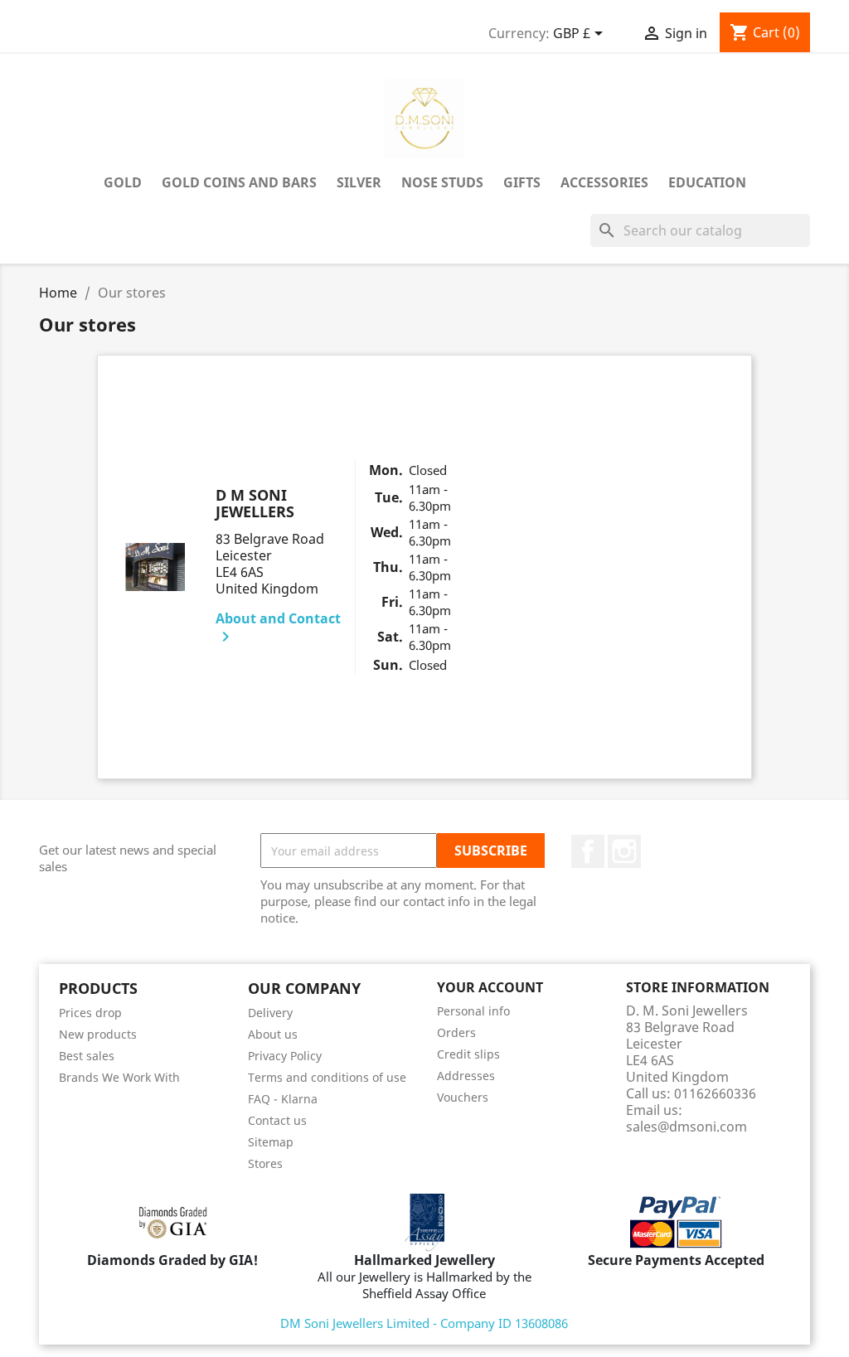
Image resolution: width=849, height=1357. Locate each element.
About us (273, 1034)
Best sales (86, 1056)
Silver (359, 182)
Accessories (604, 182)
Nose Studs (442, 182)
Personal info (473, 1011)
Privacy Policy (285, 1056)
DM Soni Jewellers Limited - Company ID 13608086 (424, 1323)
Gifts (522, 182)
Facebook (587, 851)
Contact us (277, 1120)
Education (707, 182)
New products (98, 1034)
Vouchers (462, 1097)
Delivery (270, 1012)
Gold (123, 182)
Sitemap (271, 1142)
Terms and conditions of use (327, 1077)
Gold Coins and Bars (239, 182)
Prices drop (90, 1012)
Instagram (624, 851)
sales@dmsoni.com (686, 1126)
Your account (490, 987)
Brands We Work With (119, 1077)
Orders (456, 1032)
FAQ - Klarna (283, 1099)
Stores (265, 1163)
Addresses (466, 1075)
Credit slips (468, 1054)
